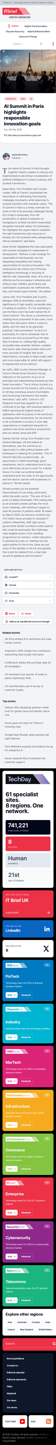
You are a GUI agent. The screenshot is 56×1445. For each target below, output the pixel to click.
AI (31, 99)
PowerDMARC (9, 1441)
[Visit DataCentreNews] (22, 1095)
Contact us (12, 1365)
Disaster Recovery (15, 31)
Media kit (26, 995)
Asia (10, 1322)
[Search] (41, 44)
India (47, 1322)
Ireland (11, 1329)
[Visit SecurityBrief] (22, 1226)
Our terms (12, 1407)
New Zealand (26, 1329)
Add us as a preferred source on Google (29, 621)
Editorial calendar (16, 1372)
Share (12, 613)
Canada (36, 1322)
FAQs (9, 1386)
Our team (11, 1400)
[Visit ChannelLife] (22, 1009)
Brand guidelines (15, 1358)
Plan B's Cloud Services (13, 1437)
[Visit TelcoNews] (22, 1270)
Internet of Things (28, 36)
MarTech (11, 99)
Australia (22, 1322)
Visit (9, 995)
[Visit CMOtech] (22, 1051)
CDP (23, 99)
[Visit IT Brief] (22, 1183)
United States (45, 1329)
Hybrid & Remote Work (39, 31)
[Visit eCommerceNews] (22, 1139)
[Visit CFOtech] (22, 965)
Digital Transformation (36, 26)
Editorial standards (16, 1379)
